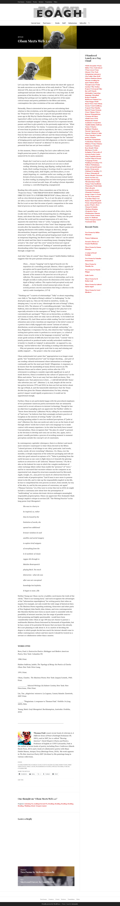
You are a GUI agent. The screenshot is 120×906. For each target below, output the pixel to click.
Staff (64, 23)
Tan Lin (67, 766)
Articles (20, 37)
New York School (96, 68)
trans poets (95, 169)
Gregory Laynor (95, 220)
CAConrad (94, 89)
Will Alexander (91, 66)
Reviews (41, 2)
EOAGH (20, 762)
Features (28, 2)
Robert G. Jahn (97, 133)
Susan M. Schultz (91, 207)
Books (57, 23)
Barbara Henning (92, 209)
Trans (94, 144)
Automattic (75, 904)
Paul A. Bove (31, 766)
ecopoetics (97, 123)
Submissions (72, 23)
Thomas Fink (23, 768)
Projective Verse (58, 766)
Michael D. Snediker (92, 171)
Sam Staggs (90, 102)
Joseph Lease (90, 85)
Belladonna (95, 165)
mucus (88, 133)
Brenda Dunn (90, 182)
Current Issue (35, 23)
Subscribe (83, 23)
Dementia (89, 186)
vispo (92, 194)
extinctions (90, 142)
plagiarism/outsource (44, 766)
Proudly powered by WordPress (51, 904)
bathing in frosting (92, 163)
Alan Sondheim (96, 184)
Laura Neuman (96, 110)
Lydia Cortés (89, 275)
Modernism (90, 213)
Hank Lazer (90, 118)
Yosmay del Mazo (92, 116)
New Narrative (91, 135)
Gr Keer (92, 177)
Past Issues (21, 2)
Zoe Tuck (95, 72)
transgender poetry (92, 190)
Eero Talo (93, 104)
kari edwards (90, 188)
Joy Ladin (89, 76)
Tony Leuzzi (90, 70)
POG (87, 220)
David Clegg (95, 180)
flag (87, 156)
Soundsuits (96, 139)
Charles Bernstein (25, 765)
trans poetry (95, 196)
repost (88, 108)
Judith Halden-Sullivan (50, 765)
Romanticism (95, 114)
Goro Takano (90, 112)
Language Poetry (92, 161)
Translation (48, 2)
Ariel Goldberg (96, 106)
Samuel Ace (97, 99)
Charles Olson (36, 765)
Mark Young (63, 765)
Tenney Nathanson (91, 238)
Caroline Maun (91, 199)
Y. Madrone (94, 217)
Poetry (35, 2)
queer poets (96, 131)
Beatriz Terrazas (96, 175)
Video (55, 2)
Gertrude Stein (91, 222)
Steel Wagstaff (96, 201)
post (87, 177)
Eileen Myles (94, 83)
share (88, 127)
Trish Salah (98, 186)
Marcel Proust (96, 158)
